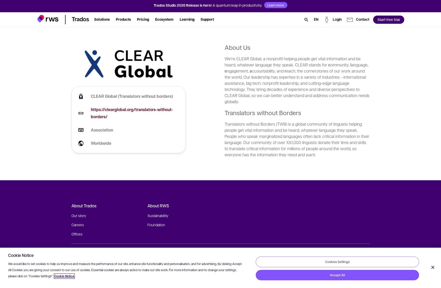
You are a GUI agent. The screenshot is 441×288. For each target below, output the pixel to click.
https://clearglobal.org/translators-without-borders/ (132, 113)
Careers (77, 224)
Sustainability (158, 215)
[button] (48, 18)
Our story (78, 215)
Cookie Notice (64, 276)
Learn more (275, 5)
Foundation (156, 224)
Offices (76, 234)
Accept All (337, 275)
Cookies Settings (337, 261)
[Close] (432, 267)
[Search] (306, 20)
